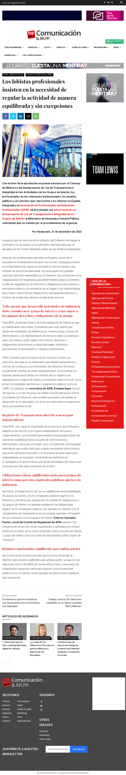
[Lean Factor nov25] (42, 23)
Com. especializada (13, 74)
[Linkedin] (108, 3)
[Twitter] (112, 3)
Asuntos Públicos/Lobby (39, 74)
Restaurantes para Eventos (106, 366)
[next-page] (10, 662)
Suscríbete (78, 749)
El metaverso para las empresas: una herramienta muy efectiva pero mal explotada (21, 603)
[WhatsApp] (35, 116)
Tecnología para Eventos (104, 371)
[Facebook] (105, 3)
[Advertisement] (105, 126)
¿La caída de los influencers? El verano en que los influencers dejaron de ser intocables (42, 648)
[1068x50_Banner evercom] (63, 71)
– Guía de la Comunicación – (101, 283)
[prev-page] (4, 662)
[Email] (28, 116)
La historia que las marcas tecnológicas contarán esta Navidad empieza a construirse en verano (68, 648)
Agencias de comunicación (105, 293)
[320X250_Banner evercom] (105, 104)
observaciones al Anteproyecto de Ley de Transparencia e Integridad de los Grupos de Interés (39, 214)
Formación (97, 396)
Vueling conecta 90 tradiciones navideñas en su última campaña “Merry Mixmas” (64, 603)
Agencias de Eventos (102, 298)
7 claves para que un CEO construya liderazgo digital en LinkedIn (14, 645)
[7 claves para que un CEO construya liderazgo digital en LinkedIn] (14, 631)
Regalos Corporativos (103, 420)
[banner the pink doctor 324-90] (105, 23)
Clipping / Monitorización (104, 303)
